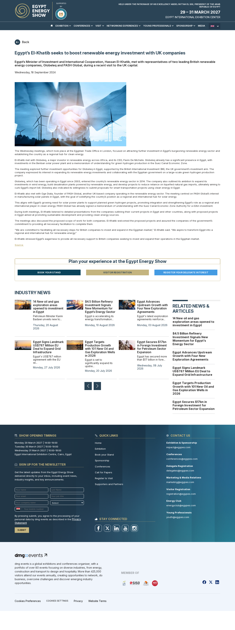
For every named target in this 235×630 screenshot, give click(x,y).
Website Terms (97, 601)
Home (98, 442)
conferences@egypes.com (182, 458)
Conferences (102, 466)
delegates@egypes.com (180, 470)
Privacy (78, 601)
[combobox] (19, 509)
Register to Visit (104, 478)
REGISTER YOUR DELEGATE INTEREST (185, 272)
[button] (97, 386)
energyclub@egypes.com (181, 505)
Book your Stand (104, 454)
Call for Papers (103, 472)
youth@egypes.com (177, 517)
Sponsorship (102, 460)
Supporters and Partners (109, 484)
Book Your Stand (49, 272)
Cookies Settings (57, 601)
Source (19, 244)
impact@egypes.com (178, 447)
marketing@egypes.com (180, 482)
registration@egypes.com (181, 493)
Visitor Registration (117, 272)
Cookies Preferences (28, 601)
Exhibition (100, 448)
